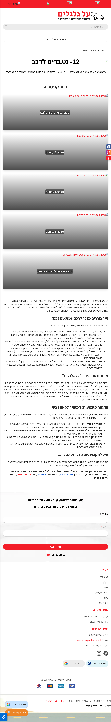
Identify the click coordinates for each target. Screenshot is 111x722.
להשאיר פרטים (24, 474)
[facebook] (105, 654)
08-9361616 (58, 554)
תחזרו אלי (55, 546)
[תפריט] (97, 4)
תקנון (63, 700)
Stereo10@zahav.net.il (89, 640)
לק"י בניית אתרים (94, 706)
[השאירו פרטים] (69, 4)
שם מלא (103, 514)
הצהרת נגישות (52, 700)
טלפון (104, 527)
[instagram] (99, 654)
